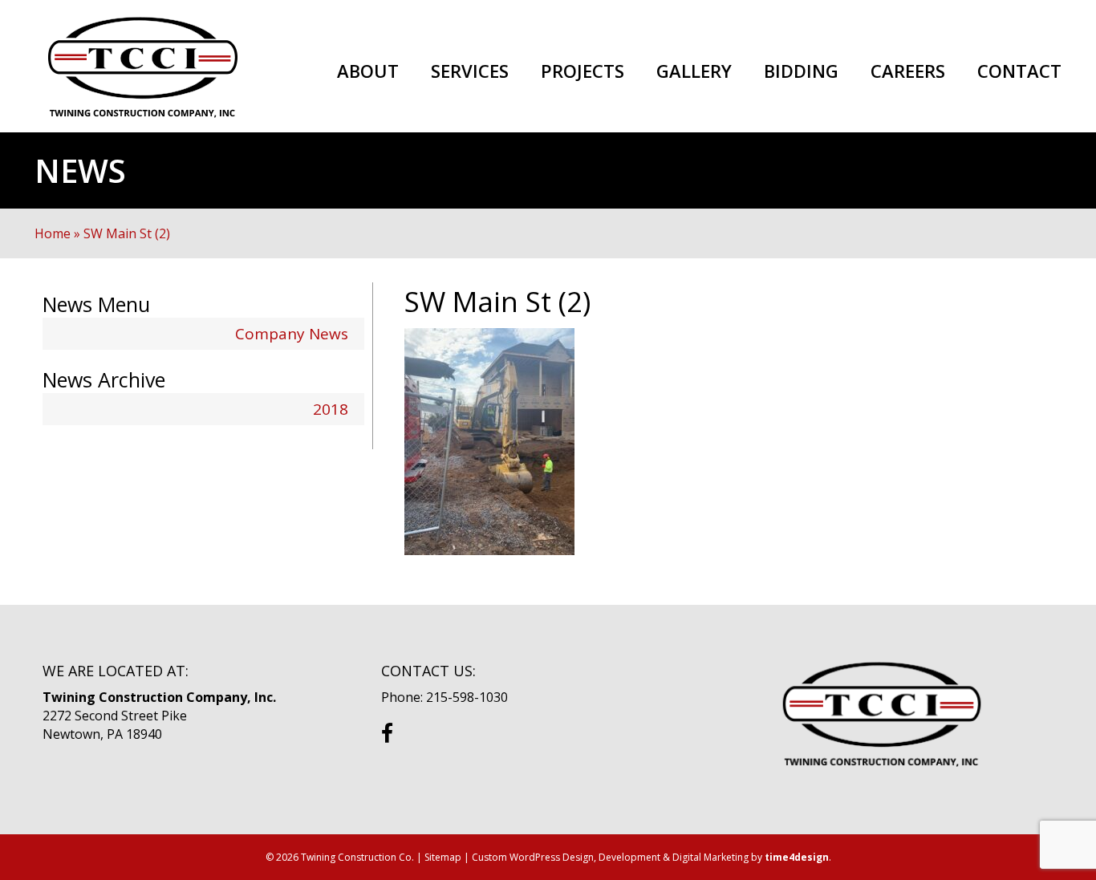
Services (470, 71)
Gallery (694, 71)
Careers (908, 71)
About (368, 71)
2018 (330, 409)
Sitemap (442, 857)
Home (53, 233)
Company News (291, 333)
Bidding (801, 71)
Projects (582, 71)
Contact (1019, 71)
